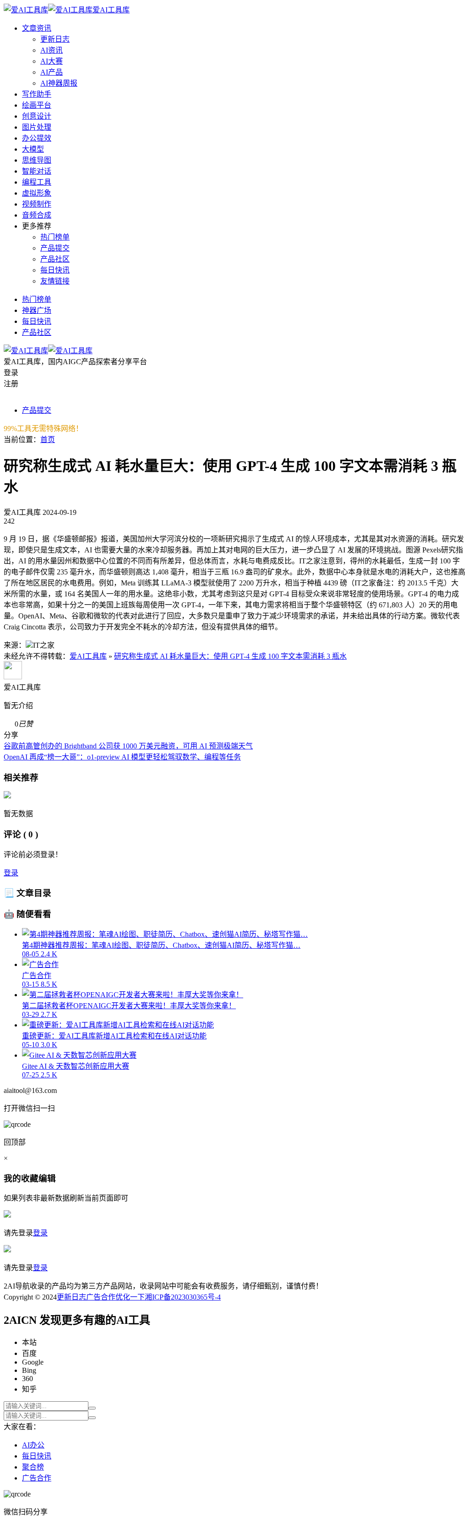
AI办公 (33, 1445)
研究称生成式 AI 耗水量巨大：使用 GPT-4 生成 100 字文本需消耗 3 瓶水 (230, 656)
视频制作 (36, 204)
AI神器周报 (58, 83)
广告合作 (100, 1297)
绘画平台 (36, 105)
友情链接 (55, 281)
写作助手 (36, 94)
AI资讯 (51, 50)
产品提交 (55, 248)
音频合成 (36, 215)
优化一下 (130, 1297)
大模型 (33, 149)
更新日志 (55, 39)
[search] (92, 1408)
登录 (11, 873)
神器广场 (36, 310)
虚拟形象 (36, 193)
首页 (47, 439)
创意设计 (36, 116)
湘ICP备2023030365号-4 (183, 1297)
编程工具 (36, 182)
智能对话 (36, 171)
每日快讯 (55, 270)
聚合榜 (33, 1467)
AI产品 (51, 72)
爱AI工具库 (88, 656)
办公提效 (36, 138)
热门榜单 (55, 237)
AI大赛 (51, 61)
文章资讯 (36, 28)
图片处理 (36, 127)
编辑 (47, 1178)
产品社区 (55, 259)
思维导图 (36, 160)
